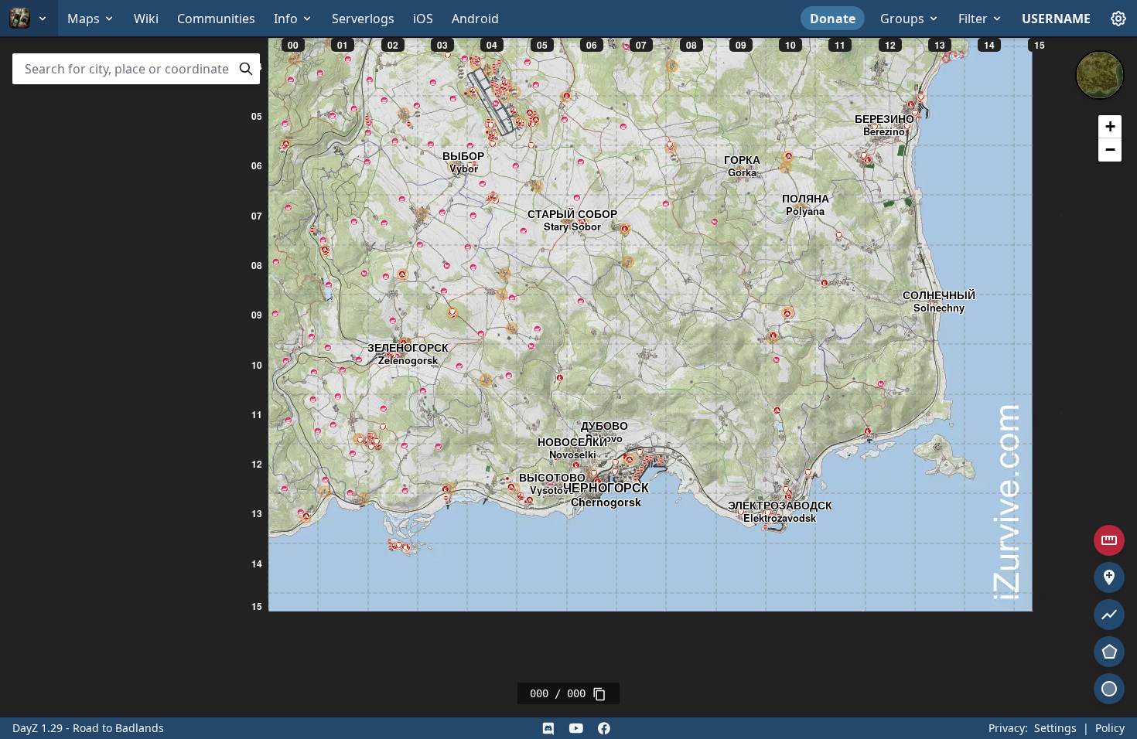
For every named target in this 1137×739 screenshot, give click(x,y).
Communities (216, 18)
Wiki (146, 18)
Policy (1110, 727)
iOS (423, 18)
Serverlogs (363, 18)
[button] (1110, 126)
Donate (832, 18)
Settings (1055, 727)
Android (475, 18)
